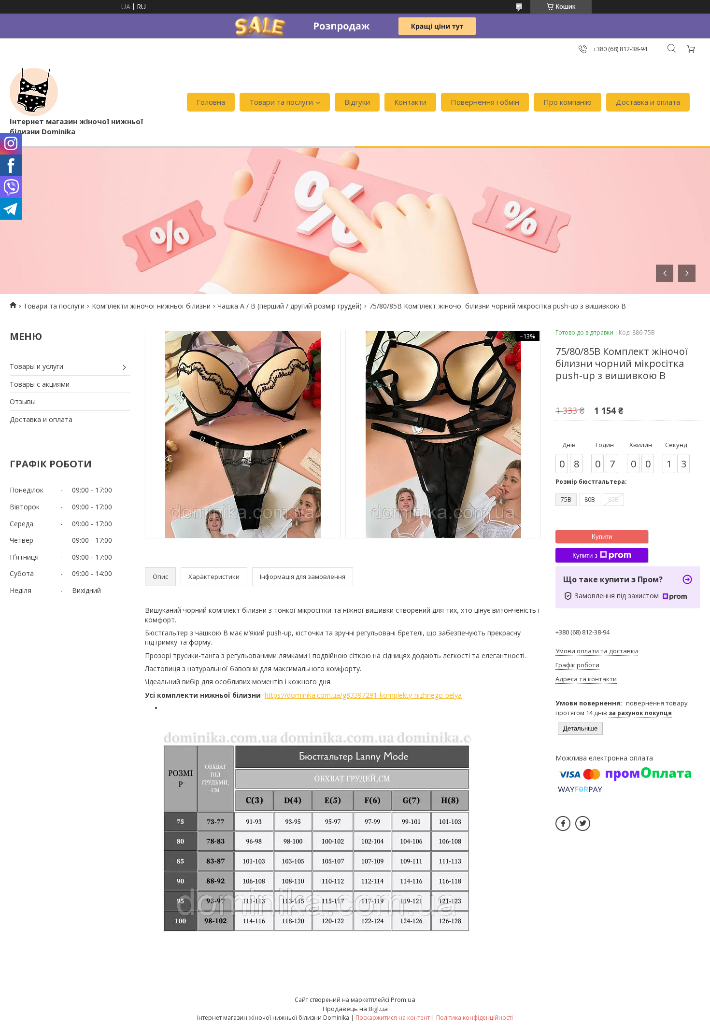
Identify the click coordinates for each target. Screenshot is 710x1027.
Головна (211, 102)
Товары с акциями (40, 384)
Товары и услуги (36, 366)
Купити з (584, 555)
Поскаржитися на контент (392, 1017)
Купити (602, 536)
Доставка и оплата (648, 102)
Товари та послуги (281, 102)
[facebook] (562, 823)
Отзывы (23, 401)
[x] (582, 823)
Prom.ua (403, 999)
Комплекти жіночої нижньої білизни (151, 305)
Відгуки (357, 102)
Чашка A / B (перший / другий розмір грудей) (289, 305)
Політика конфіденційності (474, 1017)
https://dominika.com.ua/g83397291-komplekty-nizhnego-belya (363, 695)
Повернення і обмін (485, 102)
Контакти (410, 102)
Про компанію (567, 102)
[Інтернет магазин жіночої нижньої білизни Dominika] (34, 92)
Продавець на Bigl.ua (355, 1008)
